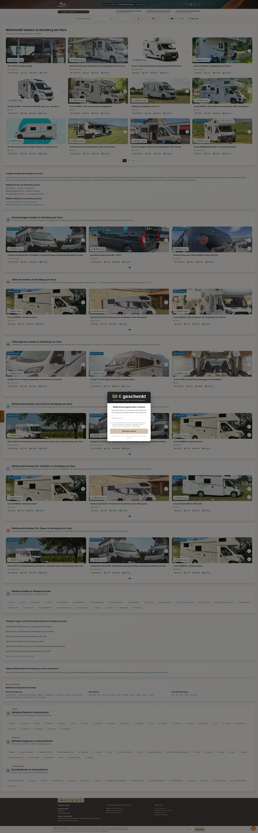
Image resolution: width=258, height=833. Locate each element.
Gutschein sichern (129, 431)
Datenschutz (136, 426)
